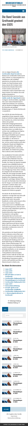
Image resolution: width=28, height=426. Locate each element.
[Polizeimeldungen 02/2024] (6, 376)
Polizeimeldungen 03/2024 (17, 367)
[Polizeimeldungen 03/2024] (6, 367)
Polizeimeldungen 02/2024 (17, 375)
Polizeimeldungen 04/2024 (17, 358)
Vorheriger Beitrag (15, 301)
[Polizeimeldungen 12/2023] (6, 393)
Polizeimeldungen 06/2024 (17, 349)
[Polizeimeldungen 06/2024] (6, 350)
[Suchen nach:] (14, 315)
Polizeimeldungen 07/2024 (17, 341)
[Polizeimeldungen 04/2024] (6, 359)
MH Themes (22, 424)
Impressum (14, 416)
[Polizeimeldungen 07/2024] (6, 342)
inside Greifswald (9, 50)
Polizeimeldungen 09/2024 (17, 324)
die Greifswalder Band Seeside (11, 73)
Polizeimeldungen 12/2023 (17, 392)
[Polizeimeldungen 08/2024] (6, 333)
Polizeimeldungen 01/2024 (17, 384)
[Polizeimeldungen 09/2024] (6, 324)
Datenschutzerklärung (14, 418)
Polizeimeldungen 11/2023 (17, 401)
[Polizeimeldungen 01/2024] (6, 384)
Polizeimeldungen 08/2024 (17, 332)
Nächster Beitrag (13, 303)
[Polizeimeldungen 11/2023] (6, 402)
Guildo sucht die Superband (11, 98)
